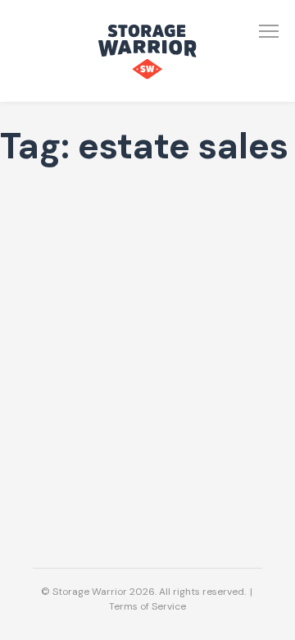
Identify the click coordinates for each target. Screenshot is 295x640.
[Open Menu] (269, 31)
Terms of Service (147, 606)
